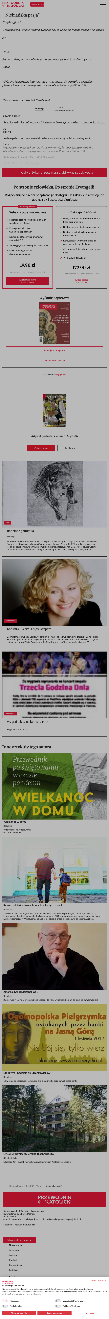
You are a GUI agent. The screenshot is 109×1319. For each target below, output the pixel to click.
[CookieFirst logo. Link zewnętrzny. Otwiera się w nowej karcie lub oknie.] (7, 1282)
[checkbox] (5, 1300)
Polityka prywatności (99, 1280)
